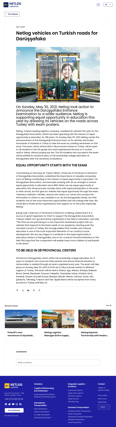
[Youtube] (13, 404)
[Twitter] (9, 404)
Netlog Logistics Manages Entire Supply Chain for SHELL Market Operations (56, 334)
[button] (14, 410)
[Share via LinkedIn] (28, 290)
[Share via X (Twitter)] (23, 290)
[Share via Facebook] (17, 290)
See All (108, 305)
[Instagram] (16, 404)
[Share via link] (34, 290)
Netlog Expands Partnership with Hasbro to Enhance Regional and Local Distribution (94, 334)
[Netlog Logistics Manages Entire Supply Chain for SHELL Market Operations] (58, 319)
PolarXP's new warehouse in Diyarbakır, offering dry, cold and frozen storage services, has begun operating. (21, 334)
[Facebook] (6, 404)
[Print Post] (39, 290)
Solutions (38, 384)
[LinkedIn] (20, 404)
